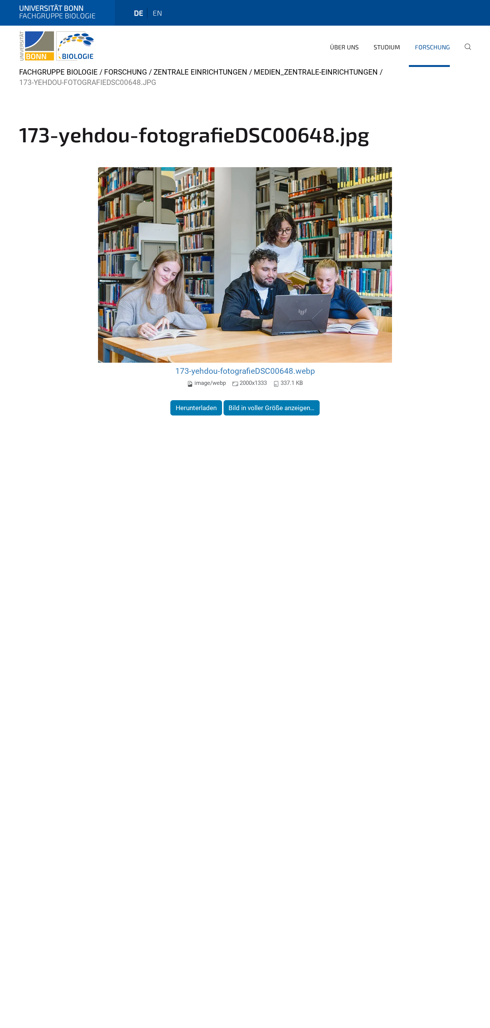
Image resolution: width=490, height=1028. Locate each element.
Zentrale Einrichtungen (200, 72)
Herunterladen (196, 408)
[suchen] (465, 52)
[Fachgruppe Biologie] (56, 45)
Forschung (432, 47)
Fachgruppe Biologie (58, 72)
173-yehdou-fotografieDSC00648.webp (245, 371)
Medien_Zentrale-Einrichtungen (316, 72)
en (157, 12)
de (138, 12)
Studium (387, 47)
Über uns (344, 47)
